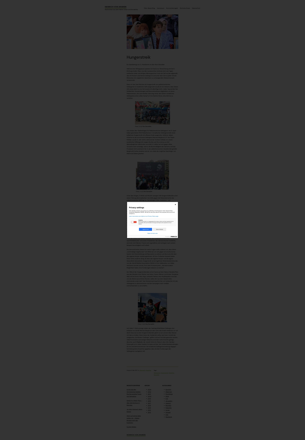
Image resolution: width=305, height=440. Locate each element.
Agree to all (145, 229)
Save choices (159, 229)
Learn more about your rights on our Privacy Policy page (143, 216)
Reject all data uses (152, 233)
